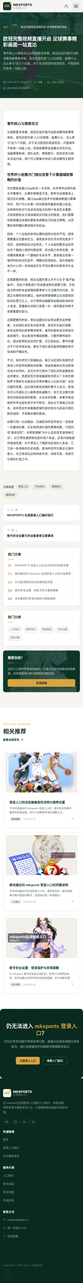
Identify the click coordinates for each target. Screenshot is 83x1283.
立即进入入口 (28, 1060)
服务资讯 (31, 629)
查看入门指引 (55, 1060)
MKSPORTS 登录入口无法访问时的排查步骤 (42, 565)
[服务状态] (33, 1121)
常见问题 (15, 637)
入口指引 (15, 629)
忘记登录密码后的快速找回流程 (34, 582)
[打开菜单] (76, 6)
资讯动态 (8, 1183)
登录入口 (23, 486)
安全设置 (62, 629)
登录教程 (46, 629)
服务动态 (10, 495)
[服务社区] (6, 1121)
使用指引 (56, 486)
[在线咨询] (66, 6)
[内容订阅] (24, 1121)
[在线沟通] (15, 1121)
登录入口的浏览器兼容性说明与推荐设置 (37, 802)
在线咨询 (41, 682)
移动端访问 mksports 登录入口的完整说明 (38, 885)
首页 (5, 27)
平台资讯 (39, 486)
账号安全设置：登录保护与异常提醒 (34, 968)
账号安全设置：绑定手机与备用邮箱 (36, 590)
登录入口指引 (11, 1147)
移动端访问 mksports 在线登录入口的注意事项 (43, 573)
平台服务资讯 (11, 1156)
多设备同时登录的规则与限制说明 (35, 598)
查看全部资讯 (11, 739)
